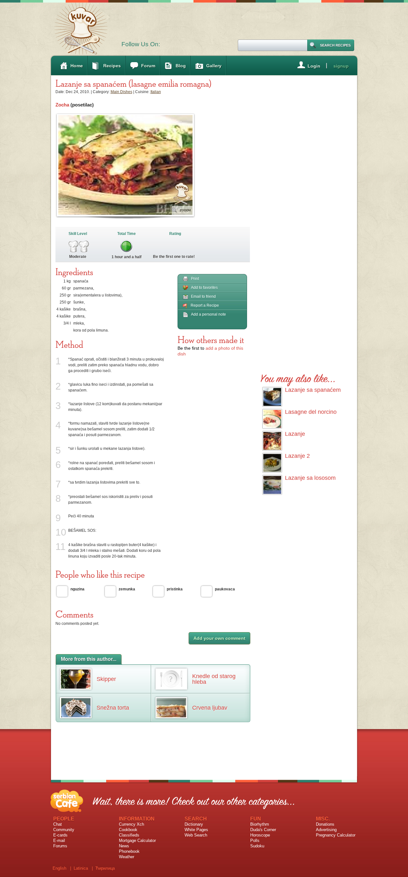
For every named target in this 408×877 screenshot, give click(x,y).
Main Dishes (121, 92)
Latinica (81, 868)
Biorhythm (259, 824)
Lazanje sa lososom (310, 478)
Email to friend (203, 296)
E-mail (59, 840)
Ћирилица (105, 868)
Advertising (326, 829)
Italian (155, 92)
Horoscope (260, 835)
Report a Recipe (205, 305)
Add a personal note (208, 314)
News (124, 846)
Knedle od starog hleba (214, 679)
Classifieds (129, 835)
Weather (126, 856)
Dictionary (194, 824)
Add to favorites (204, 287)
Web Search (196, 835)
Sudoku (257, 846)
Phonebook (129, 851)
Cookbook (128, 829)
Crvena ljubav (209, 708)
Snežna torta (113, 708)
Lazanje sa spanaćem (313, 390)
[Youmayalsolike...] (298, 377)
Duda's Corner (263, 829)
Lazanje (295, 434)
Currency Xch (131, 824)
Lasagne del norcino (311, 412)
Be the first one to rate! (174, 256)
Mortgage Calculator (137, 840)
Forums (60, 846)
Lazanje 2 (297, 456)
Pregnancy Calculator (335, 835)
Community (63, 829)
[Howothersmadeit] (211, 339)
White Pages (196, 829)
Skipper (106, 679)
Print (195, 278)
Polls (254, 840)
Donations (325, 824)
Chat (57, 824)
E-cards (60, 835)
